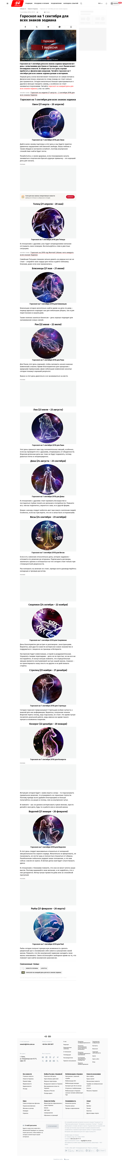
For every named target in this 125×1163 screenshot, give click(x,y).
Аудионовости (27, 1086)
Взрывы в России (49, 1091)
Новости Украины (33, 8)
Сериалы (25, 1113)
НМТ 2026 (47, 1110)
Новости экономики (94, 1074)
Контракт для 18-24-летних (73, 1086)
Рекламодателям (68, 1057)
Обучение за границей (51, 1115)
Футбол (89, 1106)
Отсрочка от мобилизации (73, 1088)
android (70, 1150)
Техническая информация (96, 1042)
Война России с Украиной (53, 1074)
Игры (93, 1062)
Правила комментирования (83, 1064)
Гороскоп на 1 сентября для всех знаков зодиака (54, 8)
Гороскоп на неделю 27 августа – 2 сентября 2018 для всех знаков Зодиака (47, 94)
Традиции (28, 3)
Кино (24, 1101)
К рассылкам (52, 1126)
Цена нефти (90, 1076)
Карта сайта (95, 1059)
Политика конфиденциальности (84, 1042)
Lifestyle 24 (23, 8)
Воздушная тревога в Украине (53, 1084)
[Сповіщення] (106, 3)
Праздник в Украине (41, 3)
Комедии (25, 1111)
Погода (25, 1089)
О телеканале (67, 1051)
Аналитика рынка (70, 1103)
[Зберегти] (71, 26)
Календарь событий (70, 3)
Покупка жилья (69, 1106)
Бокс (88, 1103)
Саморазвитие (48, 1113)
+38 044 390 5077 (47, 1044)
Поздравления (56, 3)
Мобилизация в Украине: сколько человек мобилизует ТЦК (74, 1093)
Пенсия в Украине (92, 1091)
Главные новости (28, 1076)
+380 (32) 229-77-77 (75, 1138)
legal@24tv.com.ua (86, 1140)
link (42, 1057)
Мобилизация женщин (72, 1083)
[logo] (17, 3)
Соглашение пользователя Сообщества (82, 1059)
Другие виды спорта (93, 1113)
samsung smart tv (101, 1150)
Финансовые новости (93, 1081)
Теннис (89, 1108)
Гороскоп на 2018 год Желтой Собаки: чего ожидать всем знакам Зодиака (47, 253)
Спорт (89, 1101)
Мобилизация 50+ (70, 1081)
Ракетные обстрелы (50, 1076)
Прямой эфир (27, 1081)
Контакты (95, 1045)
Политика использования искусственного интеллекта (82, 1047)
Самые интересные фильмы (31, 1103)
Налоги (89, 1088)
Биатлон (89, 1111)
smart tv (90, 1150)
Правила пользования (69, 1060)
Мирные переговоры (50, 1081)
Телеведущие (67, 1054)
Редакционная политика (67, 1048)
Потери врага (48, 1093)
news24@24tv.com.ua (27, 1044)
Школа (46, 1108)
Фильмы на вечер (28, 1108)
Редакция (66, 1044)
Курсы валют (90, 1079)
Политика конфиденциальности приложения (84, 1053)
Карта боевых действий (51, 1079)
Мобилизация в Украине (74, 1074)
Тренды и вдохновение (72, 1108)
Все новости (27, 1074)
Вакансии (95, 1048)
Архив (94, 1056)
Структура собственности (96, 1052)
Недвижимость (70, 1101)
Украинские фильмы (29, 1106)
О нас (64, 1041)
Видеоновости (27, 1084)
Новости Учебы (49, 1101)
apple (80, 1150)
